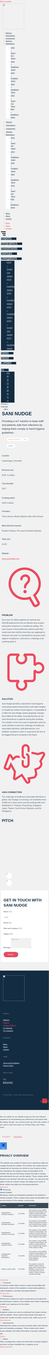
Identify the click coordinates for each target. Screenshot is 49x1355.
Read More (18, 1137)
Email (6, 923)
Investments (10, 38)
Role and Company (11, 928)
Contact (9, 219)
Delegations (10, 44)
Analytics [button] (3, 1307)
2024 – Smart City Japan (13, 53)
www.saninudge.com (10, 559)
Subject (7, 934)
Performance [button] (5, 1293)
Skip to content (5, 1)
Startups (9, 41)
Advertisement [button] (5, 1320)
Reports (9, 33)
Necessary (7, 1190)
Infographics (10, 36)
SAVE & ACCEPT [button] (6, 1347)
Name (6, 912)
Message (7, 947)
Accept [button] (6, 1137)
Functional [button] (4, 1280)
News (8, 213)
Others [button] (2, 1336)
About (8, 216)
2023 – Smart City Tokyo (13, 101)
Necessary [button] (4, 1187)
